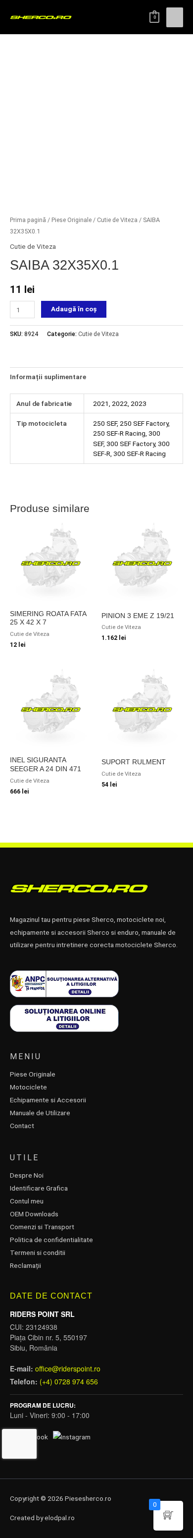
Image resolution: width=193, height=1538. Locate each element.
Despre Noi (27, 1175)
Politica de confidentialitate (51, 1240)
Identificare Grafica (39, 1188)
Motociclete (28, 1087)
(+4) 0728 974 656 (69, 1381)
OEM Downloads (34, 1214)
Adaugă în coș (73, 309)
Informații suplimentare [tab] (48, 377)
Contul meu (27, 1201)
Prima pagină (28, 220)
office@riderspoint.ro (67, 1368)
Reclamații (25, 1265)
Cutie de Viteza (117, 220)
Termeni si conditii (37, 1252)
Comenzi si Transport (42, 1227)
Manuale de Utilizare (40, 1113)
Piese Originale (71, 220)
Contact (22, 1126)
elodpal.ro (60, 1518)
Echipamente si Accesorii (48, 1100)
